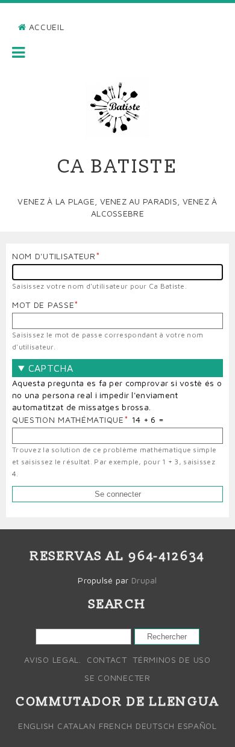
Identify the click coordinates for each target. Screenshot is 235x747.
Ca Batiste (117, 167)
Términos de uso (172, 659)
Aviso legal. (52, 659)
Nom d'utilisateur (54, 256)
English (36, 726)
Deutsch (155, 726)
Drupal (144, 580)
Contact (107, 659)
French (116, 726)
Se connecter (117, 677)
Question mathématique (68, 419)
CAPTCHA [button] (50, 368)
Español (197, 726)
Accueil (46, 27)
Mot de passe (43, 305)
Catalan (76, 726)
